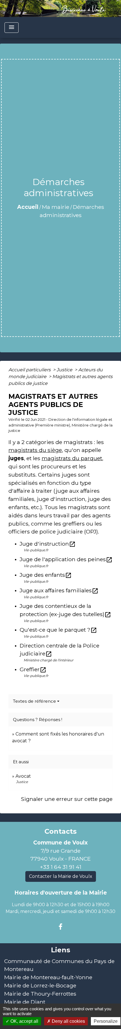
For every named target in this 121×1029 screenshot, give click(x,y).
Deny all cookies (68, 1021)
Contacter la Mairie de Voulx (60, 876)
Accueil (27, 206)
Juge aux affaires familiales (59, 590)
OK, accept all (23, 1021)
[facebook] (60, 927)
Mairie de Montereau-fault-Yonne (48, 977)
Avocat (23, 776)
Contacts (60, 831)
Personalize (106, 1021)
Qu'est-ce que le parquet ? (58, 629)
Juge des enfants (46, 574)
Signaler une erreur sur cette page (67, 799)
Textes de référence (34, 701)
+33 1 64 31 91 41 (60, 866)
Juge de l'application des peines (66, 559)
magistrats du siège (35, 450)
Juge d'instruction (48, 543)
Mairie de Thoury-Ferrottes (40, 993)
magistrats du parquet (72, 458)
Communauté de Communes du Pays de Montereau (59, 965)
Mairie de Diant (24, 1001)
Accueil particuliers (30, 369)
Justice (65, 369)
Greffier (33, 669)
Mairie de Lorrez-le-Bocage (40, 985)
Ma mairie (55, 206)
